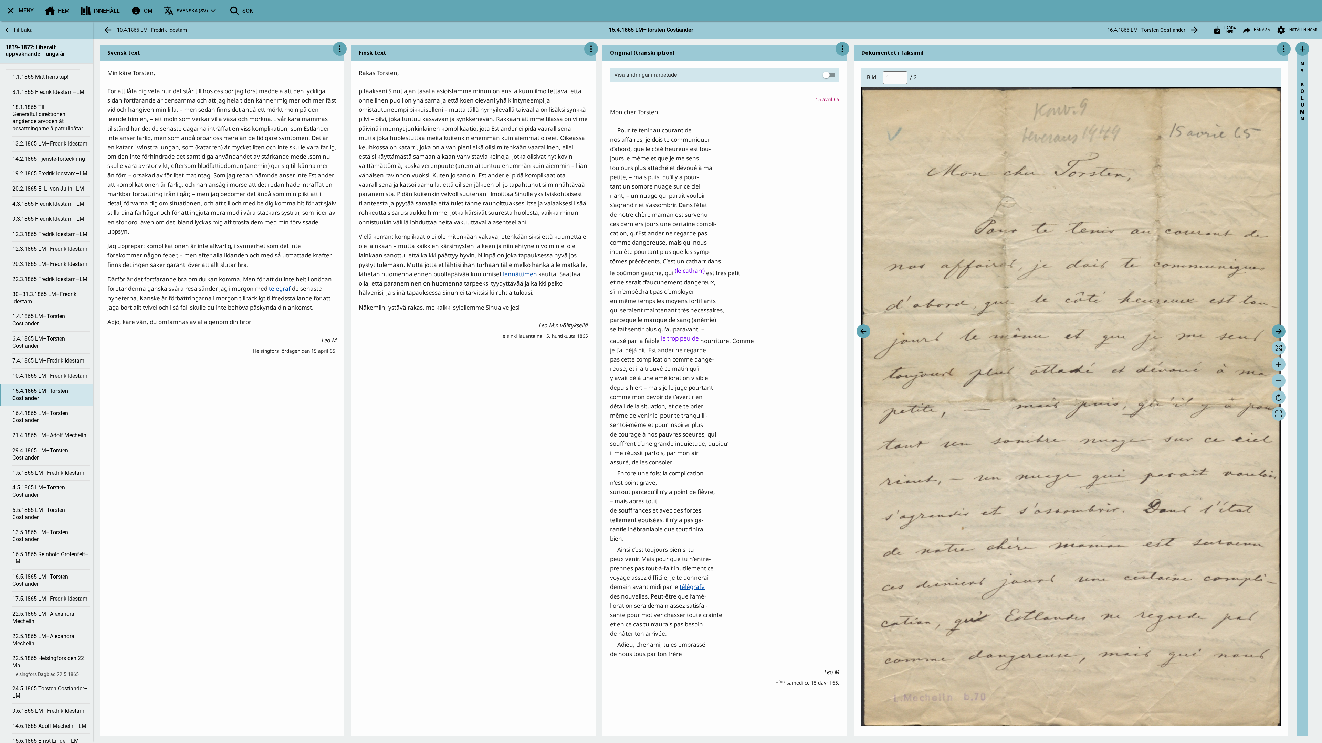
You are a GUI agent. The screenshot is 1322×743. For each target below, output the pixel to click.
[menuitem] (20, 11)
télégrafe (692, 587)
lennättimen (520, 274)
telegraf (280, 288)
